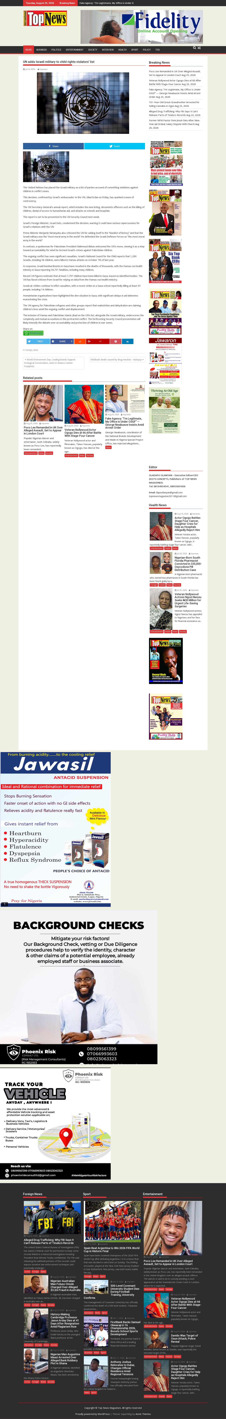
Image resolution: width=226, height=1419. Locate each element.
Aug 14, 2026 (58, 1350)
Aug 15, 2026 (58, 1310)
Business (41, 49)
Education (29, 1345)
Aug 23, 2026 (72, 425)
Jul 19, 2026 (91, 1244)
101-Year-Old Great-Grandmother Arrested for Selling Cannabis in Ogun (118, 3)
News (29, 49)
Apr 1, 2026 (118, 1318)
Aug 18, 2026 (182, 513)
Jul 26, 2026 (182, 553)
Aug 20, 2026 (58, 1277)
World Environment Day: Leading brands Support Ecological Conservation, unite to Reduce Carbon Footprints (49, 363)
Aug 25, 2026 (32, 423)
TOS (157, 49)
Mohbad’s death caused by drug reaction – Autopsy (116, 359)
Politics (56, 49)
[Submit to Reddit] (80, 341)
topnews (43, 69)
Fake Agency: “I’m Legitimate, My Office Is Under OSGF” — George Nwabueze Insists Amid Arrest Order (175, 93)
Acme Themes (143, 1413)
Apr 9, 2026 (118, 1281)
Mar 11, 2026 (118, 1358)
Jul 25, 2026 (182, 590)
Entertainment (74, 49)
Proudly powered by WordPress (92, 1413)
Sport (134, 49)
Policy (147, 49)
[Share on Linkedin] (127, 341)
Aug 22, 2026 (32, 1236)
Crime (27, 1271)
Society (92, 49)
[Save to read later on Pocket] (115, 341)
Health (122, 49)
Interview (108, 49)
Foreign (29, 350)
